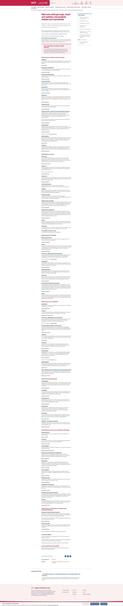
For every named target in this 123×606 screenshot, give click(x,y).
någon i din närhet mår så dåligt (62, 539)
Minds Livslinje (51, 191)
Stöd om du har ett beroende (85, 29)
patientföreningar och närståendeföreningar (54, 50)
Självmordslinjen (45, 136)
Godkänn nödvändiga (95, 603)
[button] (70, 556)
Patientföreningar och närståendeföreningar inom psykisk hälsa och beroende (61, 574)
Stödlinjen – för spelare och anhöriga (49, 421)
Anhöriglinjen (44, 304)
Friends (43, 244)
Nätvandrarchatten (45, 194)
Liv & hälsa (40, 10)
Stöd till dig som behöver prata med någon (84, 18)
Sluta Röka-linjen (45, 398)
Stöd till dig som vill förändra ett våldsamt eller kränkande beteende (85, 36)
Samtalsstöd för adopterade (47, 209)
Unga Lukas (44, 226)
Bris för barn (44, 156)
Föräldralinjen (44, 261)
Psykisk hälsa (44, 10)
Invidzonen (43, 342)
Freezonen (43, 439)
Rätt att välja (44, 460)
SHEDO (43, 220)
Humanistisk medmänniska (47, 67)
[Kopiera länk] (68, 556)
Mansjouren (44, 95)
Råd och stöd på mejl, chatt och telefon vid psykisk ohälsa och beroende (70, 10)
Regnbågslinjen (44, 125)
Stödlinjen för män (45, 477)
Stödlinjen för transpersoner (47, 484)
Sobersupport (44, 406)
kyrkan (56, 111)
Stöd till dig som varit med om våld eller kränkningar (85, 32)
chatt (54, 88)
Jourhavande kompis (46, 184)
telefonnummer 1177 (47, 542)
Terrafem (43, 499)
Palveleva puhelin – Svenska (47, 111)
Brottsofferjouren (45, 432)
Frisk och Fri (44, 176)
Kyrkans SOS (44, 87)
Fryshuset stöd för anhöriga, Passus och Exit (51, 325)
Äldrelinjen (43, 145)
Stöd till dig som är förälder (85, 23)
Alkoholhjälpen (44, 381)
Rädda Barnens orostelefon (47, 200)
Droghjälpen (44, 390)
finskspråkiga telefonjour (64, 111)
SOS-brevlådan (64, 89)
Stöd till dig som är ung (84, 21)
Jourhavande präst (45, 81)
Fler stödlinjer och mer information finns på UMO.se (50, 232)
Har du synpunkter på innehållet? (84, 43)
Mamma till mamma (45, 269)
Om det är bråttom (83, 39)
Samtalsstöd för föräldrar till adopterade (50, 283)
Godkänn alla (104, 603)
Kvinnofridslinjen (45, 446)
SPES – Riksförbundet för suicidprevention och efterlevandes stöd (56, 369)
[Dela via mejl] (65, 556)
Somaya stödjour (45, 469)
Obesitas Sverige (45, 104)
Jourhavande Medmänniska (47, 74)
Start (36, 10)
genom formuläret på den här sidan (47, 549)
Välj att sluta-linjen (45, 523)
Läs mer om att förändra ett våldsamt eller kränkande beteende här (53, 531)
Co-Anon (43, 310)
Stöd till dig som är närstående (83, 26)
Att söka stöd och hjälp (52, 10)
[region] (61, 604)
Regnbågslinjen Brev (53, 134)
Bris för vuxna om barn (46, 237)
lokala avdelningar (57, 178)
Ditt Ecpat (43, 166)
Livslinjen (43, 188)
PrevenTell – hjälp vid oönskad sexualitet (50, 512)
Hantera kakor (85, 603)
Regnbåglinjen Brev (52, 359)
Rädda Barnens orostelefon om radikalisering (51, 452)
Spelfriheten (44, 413)
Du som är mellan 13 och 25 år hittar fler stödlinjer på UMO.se (52, 36)
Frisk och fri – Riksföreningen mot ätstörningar (51, 253)
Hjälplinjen (43, 59)
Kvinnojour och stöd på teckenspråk (49, 492)
